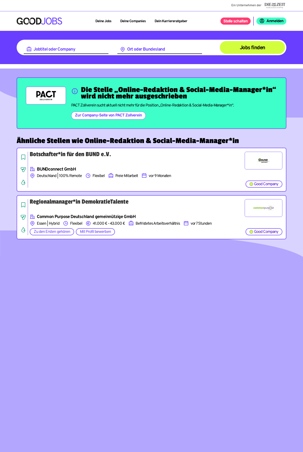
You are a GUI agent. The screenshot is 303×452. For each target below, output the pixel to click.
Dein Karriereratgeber (171, 21)
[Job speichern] (23, 157)
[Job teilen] (23, 169)
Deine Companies (133, 21)
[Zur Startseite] (39, 21)
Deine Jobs (103, 21)
